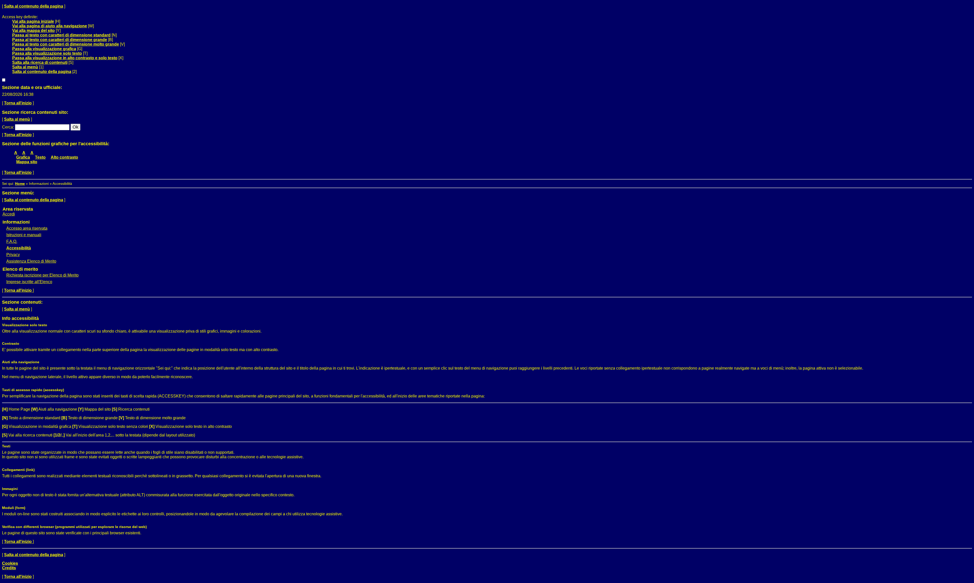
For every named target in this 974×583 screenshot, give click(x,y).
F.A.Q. (11, 241)
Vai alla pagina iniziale (33, 21)
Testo (40, 157)
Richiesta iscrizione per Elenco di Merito (42, 275)
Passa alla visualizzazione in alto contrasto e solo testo (64, 58)
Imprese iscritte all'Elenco (29, 282)
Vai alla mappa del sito (33, 30)
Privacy (13, 254)
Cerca (7, 127)
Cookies (10, 563)
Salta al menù (25, 67)
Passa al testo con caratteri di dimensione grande (59, 40)
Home (20, 183)
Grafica (23, 157)
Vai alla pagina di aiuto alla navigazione (49, 26)
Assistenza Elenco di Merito (31, 261)
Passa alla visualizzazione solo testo (47, 53)
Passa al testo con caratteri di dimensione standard (61, 35)
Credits (9, 568)
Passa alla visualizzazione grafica (44, 49)
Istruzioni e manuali (23, 235)
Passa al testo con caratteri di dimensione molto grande (65, 44)
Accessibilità (18, 248)
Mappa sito (26, 162)
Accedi (9, 214)
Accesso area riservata (26, 228)
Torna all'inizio (18, 103)
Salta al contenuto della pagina (33, 6)
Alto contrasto (64, 157)
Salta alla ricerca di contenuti (39, 62)
